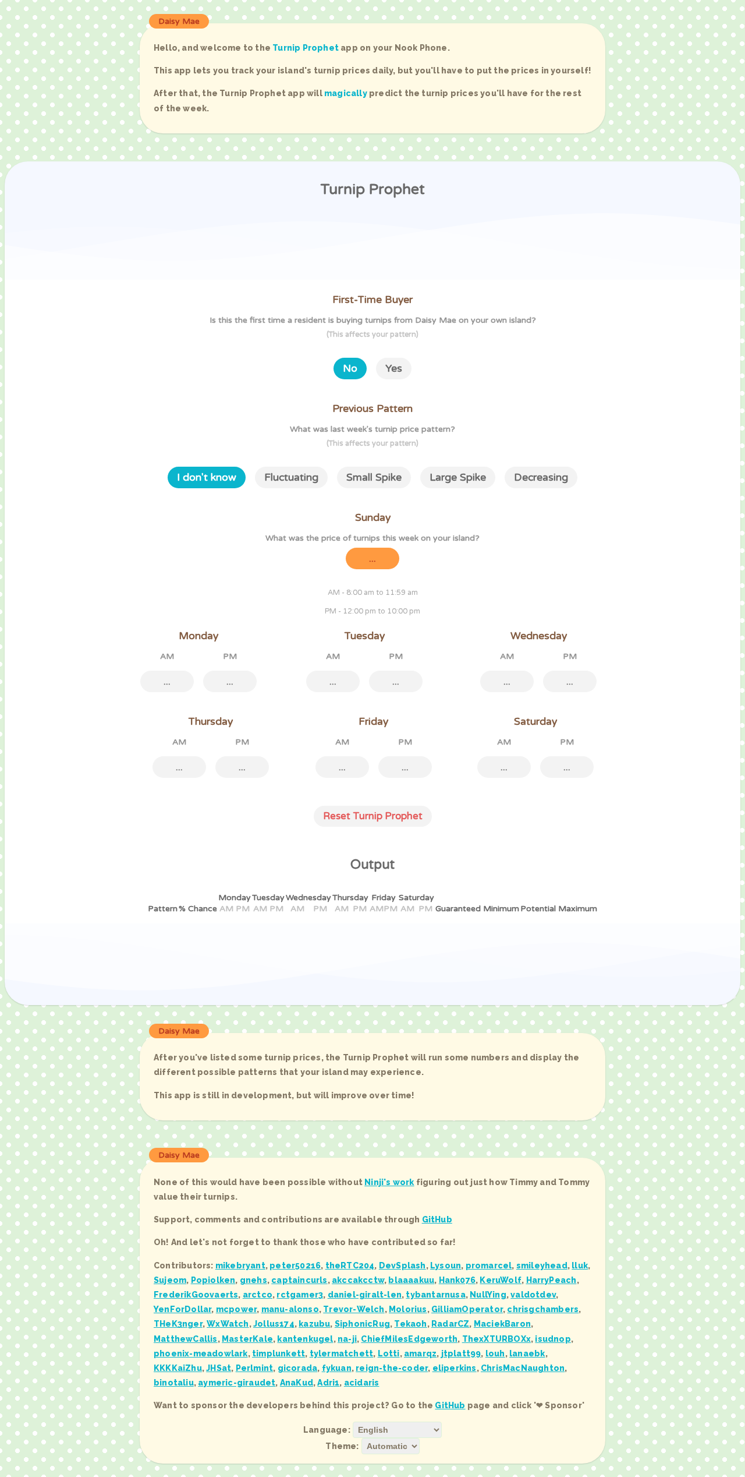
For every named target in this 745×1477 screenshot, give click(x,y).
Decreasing (541, 477)
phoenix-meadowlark (201, 1353)
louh (495, 1353)
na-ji (347, 1339)
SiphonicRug (362, 1323)
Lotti (389, 1353)
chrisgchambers (543, 1309)
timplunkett (278, 1353)
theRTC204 (350, 1265)
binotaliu (174, 1382)
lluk (580, 1265)
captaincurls (299, 1280)
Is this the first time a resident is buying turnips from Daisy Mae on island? (373, 327)
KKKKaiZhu (178, 1368)
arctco (257, 1294)
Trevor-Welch (353, 1309)
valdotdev (533, 1294)
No (350, 368)
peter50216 (295, 1265)
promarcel (489, 1265)
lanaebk (527, 1353)
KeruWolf (501, 1280)
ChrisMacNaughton (523, 1368)
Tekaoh (410, 1323)
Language (325, 1429)
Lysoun (445, 1265)
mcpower (236, 1309)
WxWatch (228, 1323)
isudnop (552, 1339)
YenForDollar (182, 1309)
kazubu (314, 1323)
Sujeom (170, 1280)
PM (230, 656)
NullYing (488, 1294)
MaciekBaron (502, 1323)
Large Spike (458, 477)
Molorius (408, 1309)
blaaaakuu (411, 1280)
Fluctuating (291, 477)
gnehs (253, 1280)
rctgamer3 (299, 1294)
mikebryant (240, 1265)
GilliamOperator (467, 1309)
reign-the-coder (392, 1368)
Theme (340, 1446)
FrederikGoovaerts (196, 1294)
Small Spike (374, 477)
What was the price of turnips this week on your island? (372, 538)
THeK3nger (178, 1323)
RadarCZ (450, 1323)
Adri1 (328, 1382)
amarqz (420, 1353)
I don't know (206, 477)
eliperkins (454, 1368)
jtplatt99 (461, 1353)
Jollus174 (274, 1323)
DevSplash (402, 1265)
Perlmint (255, 1368)
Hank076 (457, 1280)
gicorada (298, 1368)
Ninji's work (389, 1182)
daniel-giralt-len (365, 1294)
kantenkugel (305, 1339)
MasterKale (247, 1339)
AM (167, 656)
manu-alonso (290, 1309)
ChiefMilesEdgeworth (409, 1339)
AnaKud (296, 1382)
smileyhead (541, 1265)
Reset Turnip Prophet (373, 816)
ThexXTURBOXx (496, 1339)
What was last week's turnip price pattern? (372, 436)
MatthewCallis (186, 1339)
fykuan (337, 1368)
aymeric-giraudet (236, 1382)
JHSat (218, 1368)
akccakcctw (358, 1280)
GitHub (437, 1219)
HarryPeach (551, 1280)
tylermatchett (342, 1353)
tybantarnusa (435, 1294)
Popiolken (213, 1280)
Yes (393, 368)
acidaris (361, 1382)
